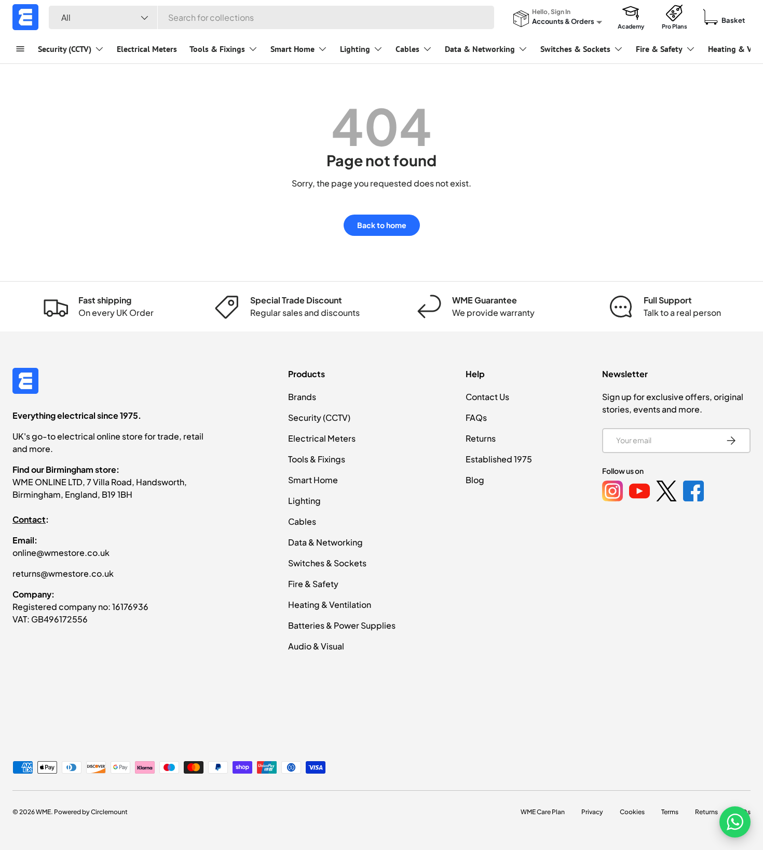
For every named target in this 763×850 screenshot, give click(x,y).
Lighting (355, 49)
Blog (475, 479)
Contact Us (487, 396)
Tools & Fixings (217, 49)
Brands (302, 396)
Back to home (381, 225)
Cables (407, 49)
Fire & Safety (659, 49)
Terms (669, 812)
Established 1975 (499, 459)
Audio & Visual (316, 646)
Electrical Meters (147, 49)
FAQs (476, 417)
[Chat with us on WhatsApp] (735, 822)
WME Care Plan (543, 812)
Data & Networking (480, 49)
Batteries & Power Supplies (342, 625)
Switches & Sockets (575, 49)
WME (43, 812)
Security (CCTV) (64, 49)
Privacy (592, 812)
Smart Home (292, 49)
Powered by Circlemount (91, 812)
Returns (481, 438)
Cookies (632, 812)
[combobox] (271, 17)
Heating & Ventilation (329, 604)
